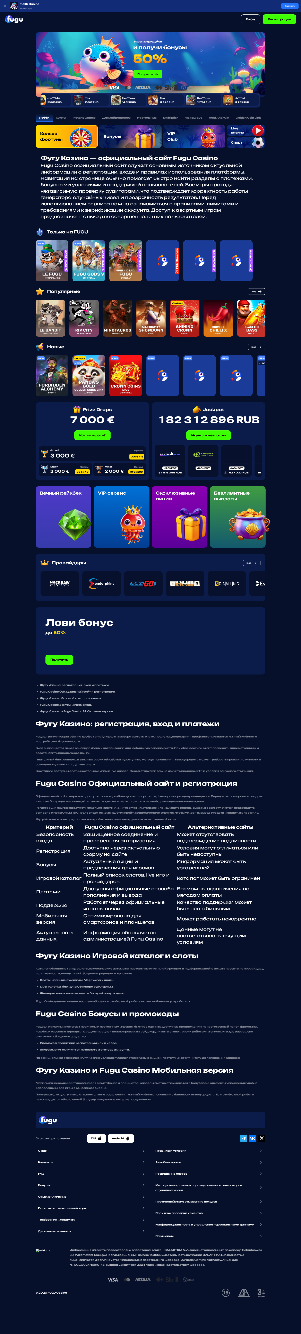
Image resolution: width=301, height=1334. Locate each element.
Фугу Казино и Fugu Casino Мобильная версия (76, 711)
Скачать (290, 6)
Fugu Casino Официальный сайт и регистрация (77, 691)
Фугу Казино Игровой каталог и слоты (70, 698)
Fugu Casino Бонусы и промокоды (66, 704)
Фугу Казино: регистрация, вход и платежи (74, 685)
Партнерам (164, 1236)
